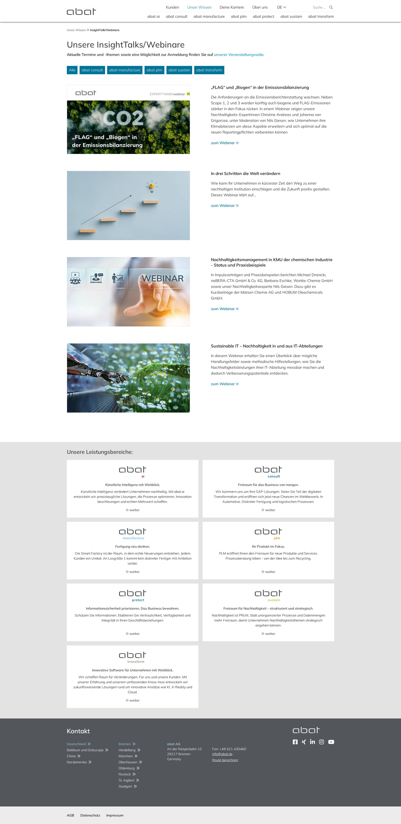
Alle (72, 70)
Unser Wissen (199, 7)
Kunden (172, 7)
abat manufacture (209, 16)
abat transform (321, 16)
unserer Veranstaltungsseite (238, 54)
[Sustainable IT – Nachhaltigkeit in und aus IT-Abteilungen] (128, 378)
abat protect (263, 16)
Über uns (260, 7)
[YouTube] (331, 741)
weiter (134, 510)
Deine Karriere (232, 7)
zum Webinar (223, 142)
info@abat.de (222, 754)
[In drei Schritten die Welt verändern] (128, 205)
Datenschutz (90, 815)
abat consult (176, 16)
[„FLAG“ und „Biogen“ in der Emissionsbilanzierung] (128, 119)
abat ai (153, 16)
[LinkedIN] (312, 741)
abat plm (239, 16)
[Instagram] (321, 741)
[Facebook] (295, 741)
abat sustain (291, 16)
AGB (70, 815)
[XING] (304, 741)
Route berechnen (225, 760)
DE (280, 7)
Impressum (114, 815)
